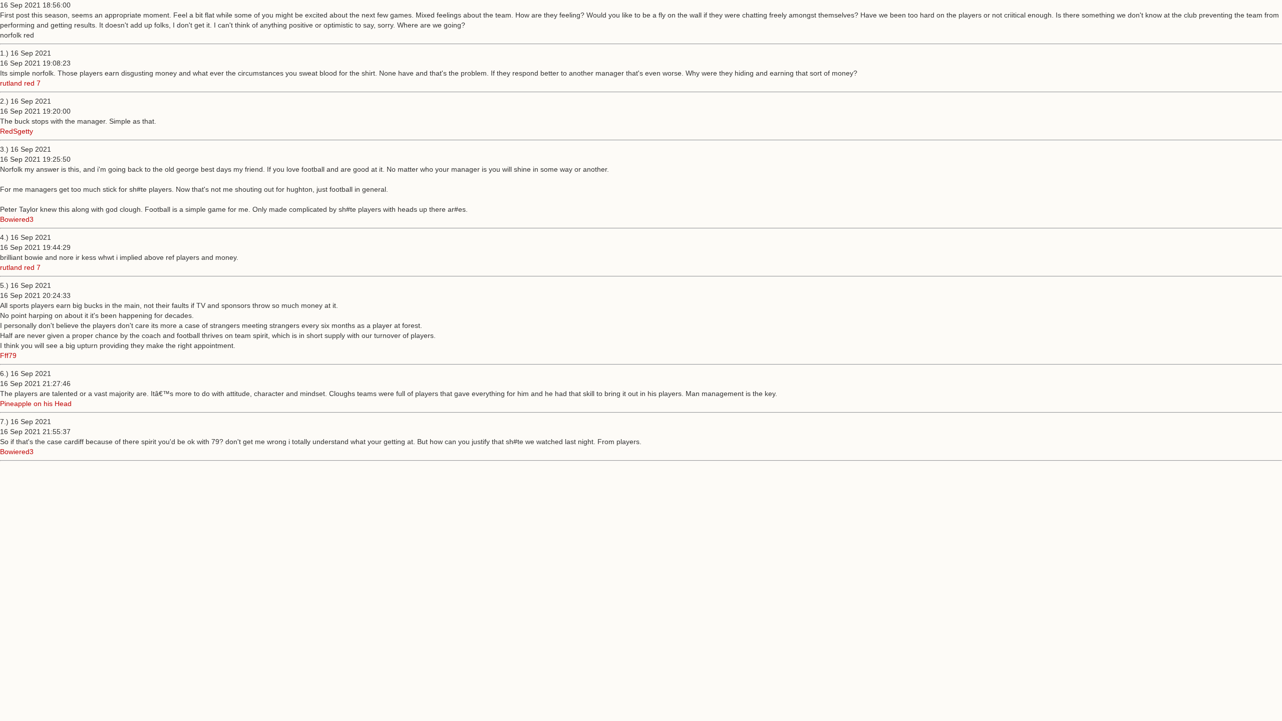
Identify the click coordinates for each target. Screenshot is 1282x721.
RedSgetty (16, 131)
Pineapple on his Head (36, 404)
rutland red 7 (20, 83)
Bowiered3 (17, 219)
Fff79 (8, 355)
